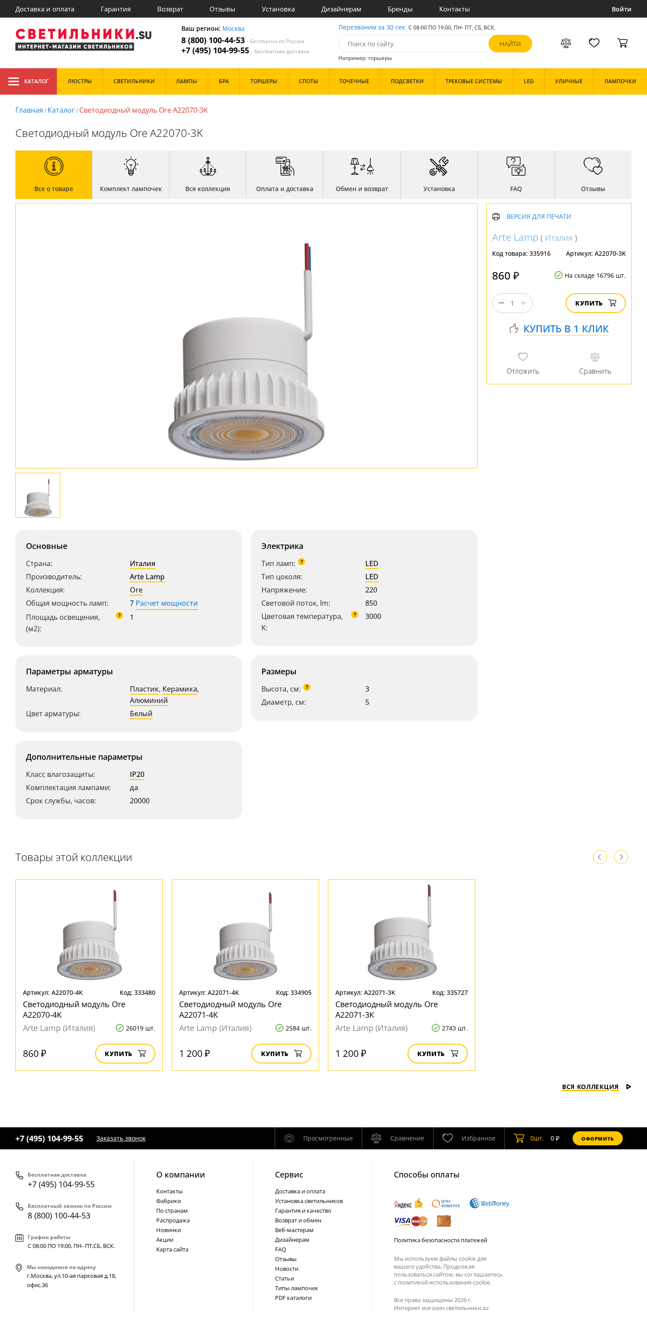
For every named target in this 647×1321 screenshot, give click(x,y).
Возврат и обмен (298, 1220)
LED (372, 563)
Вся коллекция (590, 1086)
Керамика (179, 689)
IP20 (137, 774)
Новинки (168, 1230)
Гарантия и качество (303, 1210)
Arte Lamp (147, 576)
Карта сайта (172, 1249)
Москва (233, 29)
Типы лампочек (296, 1288)
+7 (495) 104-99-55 (245, 50)
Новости (286, 1269)
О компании (180, 1174)
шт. (537, 1138)
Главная (29, 110)
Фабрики (168, 1201)
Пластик (144, 689)
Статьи (284, 1278)
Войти (622, 9)
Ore (136, 590)
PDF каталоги (293, 1298)
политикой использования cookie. (444, 1282)
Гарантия (116, 8)
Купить (589, 303)
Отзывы (222, 8)
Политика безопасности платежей (440, 1240)
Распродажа (173, 1220)
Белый (141, 713)
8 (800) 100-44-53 (243, 40)
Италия (142, 563)
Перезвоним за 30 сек (371, 27)
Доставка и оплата (44, 8)
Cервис (289, 1174)
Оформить (597, 1138)
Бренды (400, 8)
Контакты (454, 8)
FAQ (280, 1249)
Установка (278, 8)
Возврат (170, 8)
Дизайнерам (341, 8)
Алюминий (149, 700)
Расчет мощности (167, 603)
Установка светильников (309, 1201)
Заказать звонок (121, 1138)
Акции (164, 1240)
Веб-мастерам (294, 1230)
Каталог (36, 81)
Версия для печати (539, 217)
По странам (172, 1210)
